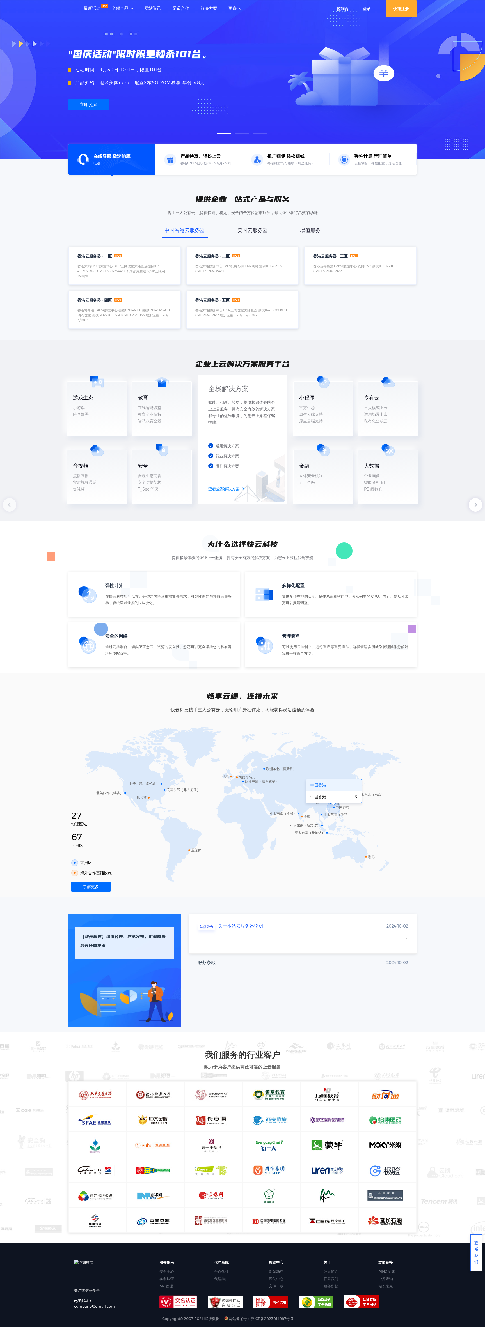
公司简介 (331, 1271)
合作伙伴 (221, 1271)
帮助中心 (276, 1279)
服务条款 (331, 1286)
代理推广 (221, 1279)
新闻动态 (276, 1271)
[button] (224, 133)
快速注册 (401, 8)
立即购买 (89, 104)
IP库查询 (385, 1279)
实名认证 (166, 1279)
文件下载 (276, 1286)
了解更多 (91, 886)
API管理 (166, 1286)
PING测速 (386, 1271)
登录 (366, 8)
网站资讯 (152, 8)
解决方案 (208, 8)
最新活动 (92, 8)
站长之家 (385, 1286)
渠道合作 (180, 8)
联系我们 (331, 1279)
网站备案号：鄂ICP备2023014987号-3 (260, 1318)
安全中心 (166, 1271)
